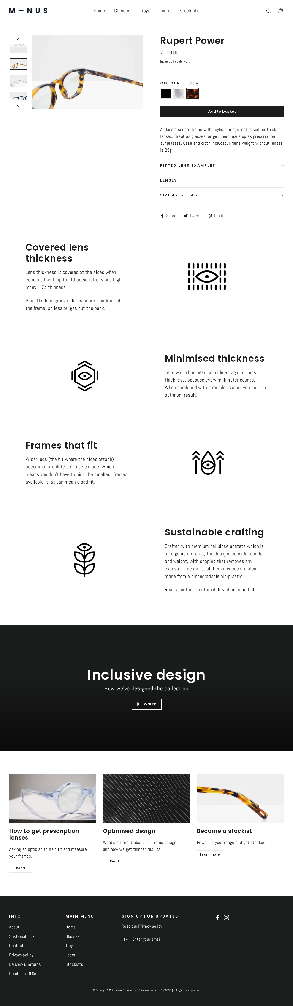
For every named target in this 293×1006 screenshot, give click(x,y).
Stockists (190, 10)
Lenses (168, 180)
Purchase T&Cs (22, 973)
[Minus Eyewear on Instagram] (226, 917)
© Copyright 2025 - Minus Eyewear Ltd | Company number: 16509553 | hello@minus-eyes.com (147, 990)
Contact (16, 945)
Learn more (210, 854)
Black (166, 93)
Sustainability (21, 936)
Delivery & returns (25, 964)
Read (20, 868)
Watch (150, 704)
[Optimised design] (146, 798)
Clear (179, 93)
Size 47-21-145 (179, 195)
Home (99, 10)
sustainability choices (218, 589)
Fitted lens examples (188, 165)
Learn (165, 10)
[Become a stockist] (240, 798)
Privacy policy (21, 955)
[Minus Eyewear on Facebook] (217, 917)
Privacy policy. (150, 926)
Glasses (122, 10)
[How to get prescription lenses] (52, 798)
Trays (145, 10)
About (14, 927)
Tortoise (192, 93)
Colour (179, 83)
